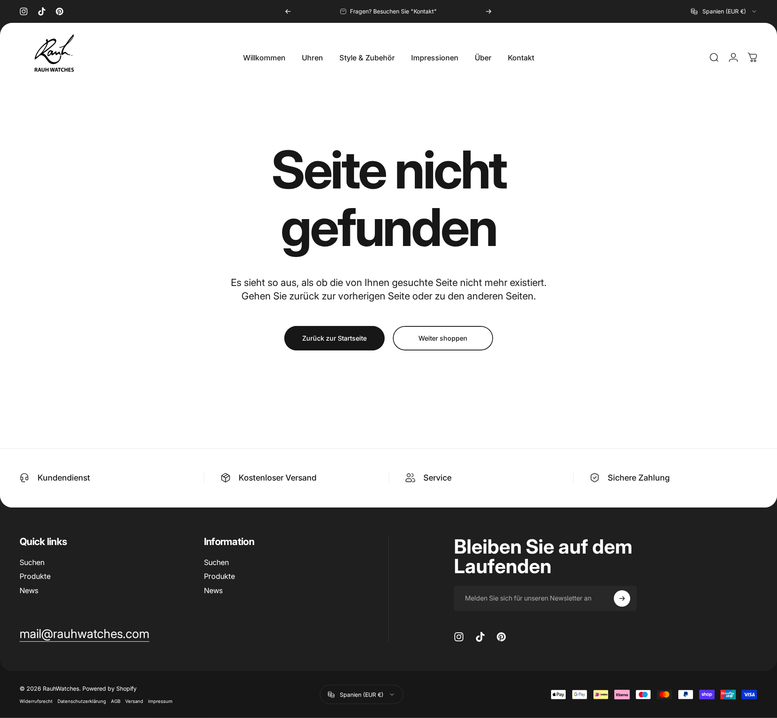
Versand (134, 701)
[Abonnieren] (622, 598)
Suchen (32, 562)
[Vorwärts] (489, 11)
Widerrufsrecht (36, 701)
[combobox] (724, 11)
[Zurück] (288, 11)
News (29, 590)
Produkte (35, 576)
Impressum (160, 701)
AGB (115, 701)
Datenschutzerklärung (82, 701)
